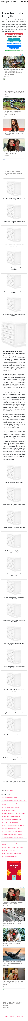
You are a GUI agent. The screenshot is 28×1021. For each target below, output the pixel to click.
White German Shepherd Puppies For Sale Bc (13, 813)
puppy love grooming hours (14, 36)
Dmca (6, 1016)
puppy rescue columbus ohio (14, 46)
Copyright (14, 1018)
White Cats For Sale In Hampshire (10, 822)
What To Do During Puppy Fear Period (11, 840)
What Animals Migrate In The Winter (11, 828)
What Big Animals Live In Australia (10, 807)
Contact (12, 1016)
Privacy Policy (20, 1016)
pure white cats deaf (14, 48)
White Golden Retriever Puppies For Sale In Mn (13, 800)
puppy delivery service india (14, 43)
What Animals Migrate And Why (9, 856)
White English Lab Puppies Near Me (11, 816)
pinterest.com (10, 790)
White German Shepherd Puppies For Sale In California (13, 803)
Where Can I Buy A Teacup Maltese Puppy (12, 847)
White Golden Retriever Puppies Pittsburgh (12, 837)
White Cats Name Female (8, 810)
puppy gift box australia (14, 39)
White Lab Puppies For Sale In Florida (11, 853)
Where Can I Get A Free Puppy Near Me (12, 831)
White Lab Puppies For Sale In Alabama (12, 834)
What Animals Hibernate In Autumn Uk (11, 819)
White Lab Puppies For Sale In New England (13, 825)
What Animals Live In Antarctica (9, 797)
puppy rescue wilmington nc (14, 41)
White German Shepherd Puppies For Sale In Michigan (13, 843)
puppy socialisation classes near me (14, 50)
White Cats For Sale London (9, 850)
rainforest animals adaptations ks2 (14, 34)
